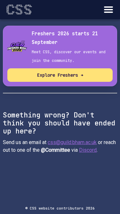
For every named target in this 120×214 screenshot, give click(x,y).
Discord (88, 150)
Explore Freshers (60, 75)
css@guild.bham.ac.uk (72, 142)
